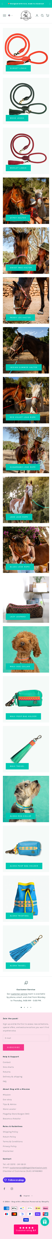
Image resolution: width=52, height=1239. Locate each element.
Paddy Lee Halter (20, 317)
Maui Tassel (17, 766)
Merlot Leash (18, 168)
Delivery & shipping (12, 1076)
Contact (7, 1062)
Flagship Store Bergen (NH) (16, 1114)
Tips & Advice (9, 1104)
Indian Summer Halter (24, 367)
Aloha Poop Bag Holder (24, 866)
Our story (7, 1099)
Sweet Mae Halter (21, 268)
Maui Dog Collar (20, 666)
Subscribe (13, 1047)
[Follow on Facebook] (4, 1188)
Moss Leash (17, 118)
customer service (19, 994)
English (27, 1196)
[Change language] (10, 15)
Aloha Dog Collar (20, 816)
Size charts (8, 1067)
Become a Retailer (12, 1118)
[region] (26, 991)
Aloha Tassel (18, 966)
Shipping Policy (10, 1132)
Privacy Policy (10, 1146)
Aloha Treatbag (19, 916)
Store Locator (9, 1109)
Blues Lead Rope (20, 567)
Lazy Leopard (18, 617)
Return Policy (9, 1137)
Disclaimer (8, 1151)
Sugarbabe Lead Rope (23, 467)
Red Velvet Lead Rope (23, 417)
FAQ (4, 1081)
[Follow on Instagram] (11, 1188)
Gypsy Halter (18, 218)
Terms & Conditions (13, 1141)
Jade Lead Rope (19, 517)
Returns (7, 1072)
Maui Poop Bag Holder (23, 716)
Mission (7, 1094)
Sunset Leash (18, 68)
